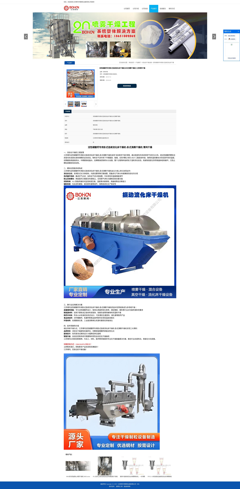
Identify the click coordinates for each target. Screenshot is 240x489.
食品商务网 (127, 486)
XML (138, 484)
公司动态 (145, 8)
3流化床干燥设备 (147, 62)
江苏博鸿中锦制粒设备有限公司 (127, 484)
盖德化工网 (119, 486)
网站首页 (131, 62)
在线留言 (163, 8)
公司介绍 (136, 8)
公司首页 (127, 8)
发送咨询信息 (127, 86)
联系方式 (172, 8)
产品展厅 (154, 8)
